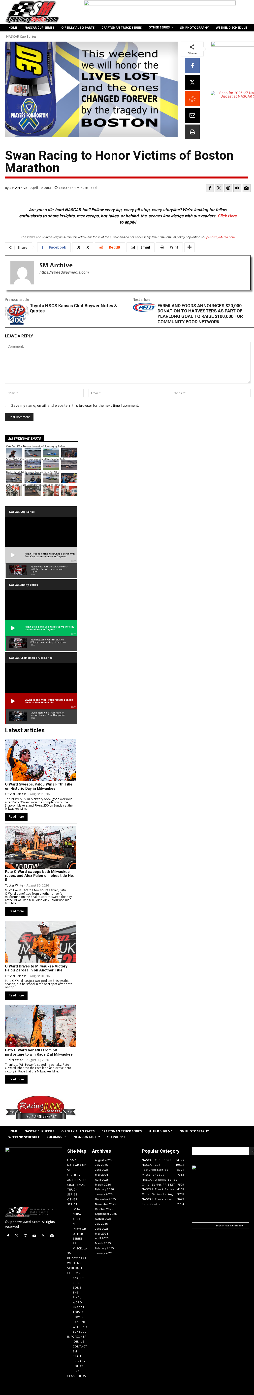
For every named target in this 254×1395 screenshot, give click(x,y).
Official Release (16, 794)
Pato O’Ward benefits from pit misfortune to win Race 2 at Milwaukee (39, 1052)
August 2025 (103, 1218)
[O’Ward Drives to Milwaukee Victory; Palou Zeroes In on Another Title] (40, 942)
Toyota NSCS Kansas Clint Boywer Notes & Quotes (73, 308)
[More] (189, 247)
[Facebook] (192, 65)
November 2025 (105, 1204)
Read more (16, 816)
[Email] (192, 115)
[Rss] (43, 1236)
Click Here (227, 215)
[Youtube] (237, 188)
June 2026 (102, 1169)
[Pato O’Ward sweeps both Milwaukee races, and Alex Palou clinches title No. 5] (40, 847)
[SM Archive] (22, 272)
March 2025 (103, 1243)
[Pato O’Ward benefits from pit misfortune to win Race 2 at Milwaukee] (40, 1026)
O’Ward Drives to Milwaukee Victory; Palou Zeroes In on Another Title (36, 968)
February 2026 (104, 1189)
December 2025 (105, 1199)
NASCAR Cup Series (21, 36)
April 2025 (102, 1238)
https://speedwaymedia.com (64, 272)
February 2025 (104, 1248)
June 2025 (102, 1228)
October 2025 (104, 1209)
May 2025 (101, 1233)
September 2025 (106, 1214)
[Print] (192, 132)
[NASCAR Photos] (247, 188)
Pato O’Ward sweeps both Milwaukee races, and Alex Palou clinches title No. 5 (39, 875)
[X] (192, 82)
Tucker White (14, 885)
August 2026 (103, 1160)
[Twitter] (219, 188)
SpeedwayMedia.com (219, 237)
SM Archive (18, 187)
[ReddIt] (192, 98)
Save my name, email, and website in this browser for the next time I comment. (75, 405)
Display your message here (229, 1225)
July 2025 (101, 1223)
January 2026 (104, 1194)
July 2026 (101, 1165)
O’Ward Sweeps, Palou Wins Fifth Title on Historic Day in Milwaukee (38, 786)
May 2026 (101, 1174)
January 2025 (104, 1253)
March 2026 (103, 1184)
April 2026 (102, 1179)
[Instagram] (228, 188)
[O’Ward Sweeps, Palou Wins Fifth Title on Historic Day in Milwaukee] (40, 760)
